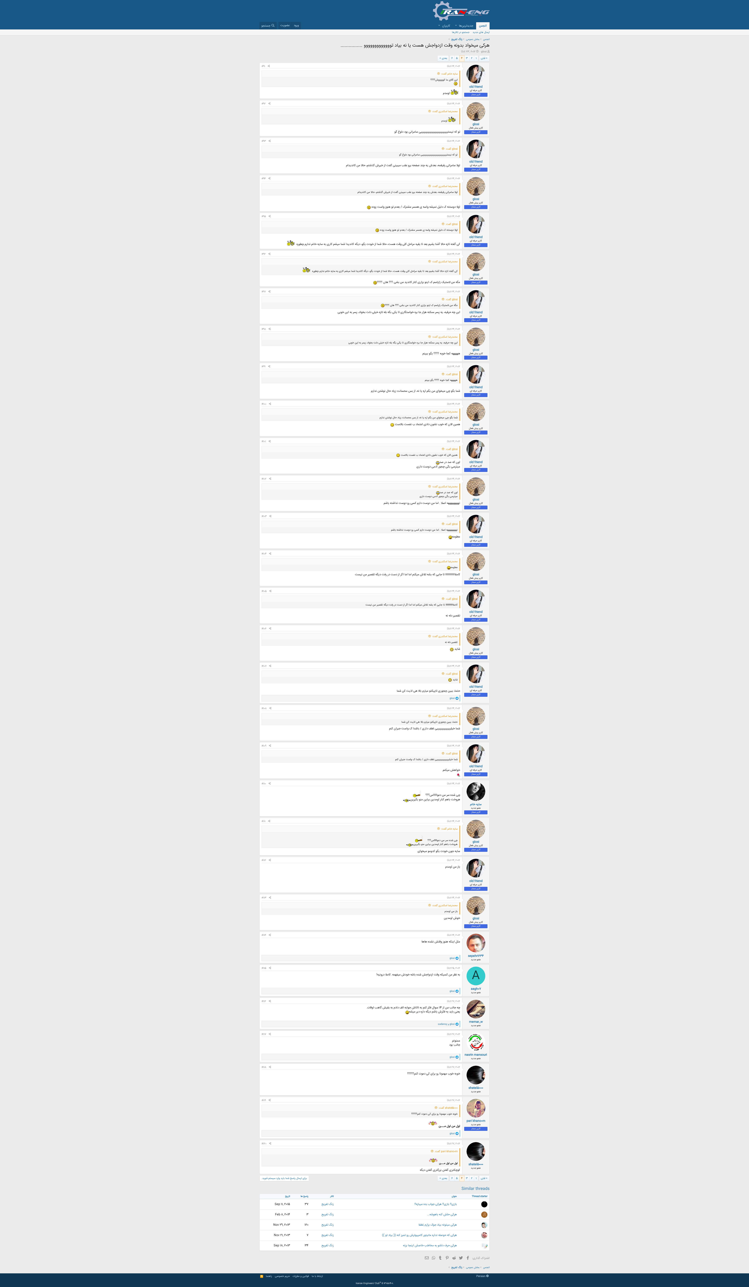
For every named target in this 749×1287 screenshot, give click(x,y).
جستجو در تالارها (460, 32)
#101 (264, 441)
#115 (264, 968)
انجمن (483, 25)
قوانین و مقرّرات (301, 1276)
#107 (264, 666)
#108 (264, 708)
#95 (264, 216)
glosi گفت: (452, 149)
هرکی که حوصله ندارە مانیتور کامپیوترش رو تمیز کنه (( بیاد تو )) (419, 1235)
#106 (264, 629)
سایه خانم (476, 804)
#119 (264, 1100)
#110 (264, 784)
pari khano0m (476, 1121)
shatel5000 (476, 1088)
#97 (264, 292)
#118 (264, 1067)
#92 (264, 104)
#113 (264, 898)
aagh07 (476, 989)
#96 (264, 254)
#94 (264, 179)
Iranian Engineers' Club (374, 1283)
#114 (264, 935)
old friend (476, 86)
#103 (264, 516)
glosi (484, 52)
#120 (264, 1144)
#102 (264, 479)
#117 (264, 1034)
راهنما (269, 1276)
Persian (481, 1276)
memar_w (476, 1021)
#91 (263, 66)
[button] (456, 25)
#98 (264, 329)
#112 (264, 860)
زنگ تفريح (327, 1204)
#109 (264, 746)
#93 (264, 141)
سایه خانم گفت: (449, 74)
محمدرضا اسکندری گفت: (445, 111)
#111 (263, 821)
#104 (264, 554)
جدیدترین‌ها (466, 25)
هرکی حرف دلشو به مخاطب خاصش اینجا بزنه (430, 1245)
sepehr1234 (476, 956)
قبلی (483, 58)
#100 (264, 404)
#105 (264, 591)
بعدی (444, 58)
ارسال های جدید (481, 32)
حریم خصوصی (282, 1276)
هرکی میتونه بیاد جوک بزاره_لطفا (438, 1224)
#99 (263, 367)
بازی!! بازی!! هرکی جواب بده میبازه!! (435, 1204)
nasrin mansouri (476, 1054)
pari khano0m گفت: (446, 1151)
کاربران (446, 25)
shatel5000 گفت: (448, 1108)
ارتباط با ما (317, 1276)
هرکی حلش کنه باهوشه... (442, 1214)
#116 (264, 1001)
